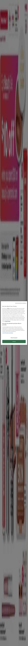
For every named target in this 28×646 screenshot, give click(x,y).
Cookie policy (7, 321)
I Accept (14, 341)
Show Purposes (14, 337)
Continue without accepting (20, 302)
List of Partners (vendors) (7, 332)
